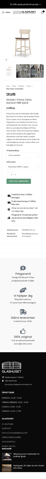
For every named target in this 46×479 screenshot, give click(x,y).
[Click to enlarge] (6, 59)
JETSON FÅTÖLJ (8, 442)
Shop (14, 86)
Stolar (29, 86)
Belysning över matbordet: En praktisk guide (26, 455)
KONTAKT (6, 428)
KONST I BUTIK (8, 446)
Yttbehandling (12, 150)
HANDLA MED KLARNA (11, 437)
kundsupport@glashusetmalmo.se (18, 384)
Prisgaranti (23, 274)
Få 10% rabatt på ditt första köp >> (25, 4)
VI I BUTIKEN (7, 424)
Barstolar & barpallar (14, 89)
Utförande (10, 162)
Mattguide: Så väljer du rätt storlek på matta (28, 466)
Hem (8, 86)
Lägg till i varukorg (18, 181)
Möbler (22, 86)
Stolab (36, 113)
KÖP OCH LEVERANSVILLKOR (14, 433)
